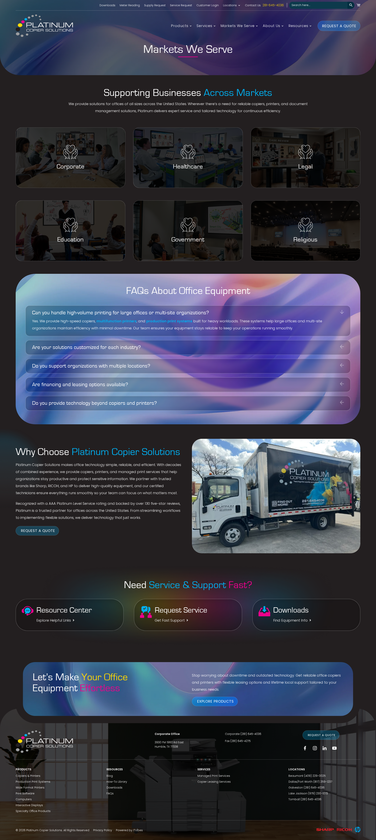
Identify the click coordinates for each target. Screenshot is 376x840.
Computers (24, 799)
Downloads (107, 5)
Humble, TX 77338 (166, 747)
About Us (271, 26)
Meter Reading (130, 5)
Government (187, 239)
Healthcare (188, 166)
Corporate (70, 166)
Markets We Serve (238, 26)
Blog (110, 776)
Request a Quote (339, 25)
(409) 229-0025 (315, 776)
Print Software (25, 793)
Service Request (181, 5)
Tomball (294, 799)
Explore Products (215, 701)
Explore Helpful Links (53, 620)
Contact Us (253, 5)
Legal (305, 166)
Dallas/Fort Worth (300, 782)
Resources (298, 26)
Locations (230, 5)
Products (179, 26)
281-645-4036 (273, 5)
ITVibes (138, 830)
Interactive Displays (29, 805)
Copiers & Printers (28, 776)
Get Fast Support (170, 620)
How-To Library (117, 782)
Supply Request (155, 5)
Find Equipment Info (290, 620)
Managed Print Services (213, 776)
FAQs (110, 793)
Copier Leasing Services (214, 782)
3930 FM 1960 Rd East (169, 742)
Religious (305, 239)
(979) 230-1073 (318, 793)
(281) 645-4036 (250, 734)
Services (204, 26)
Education (70, 239)
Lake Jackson (297, 793)
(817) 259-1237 (322, 782)
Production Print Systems (33, 782)
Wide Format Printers (30, 788)
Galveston (295, 788)
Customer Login (207, 5)
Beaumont (295, 776)
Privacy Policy (102, 830)
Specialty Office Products (33, 811)
